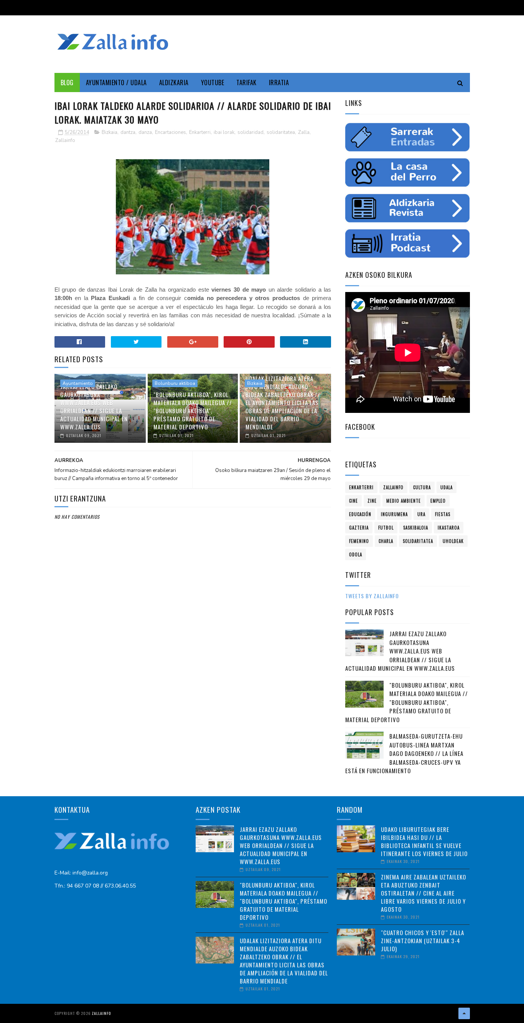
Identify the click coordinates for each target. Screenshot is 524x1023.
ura (421, 514)
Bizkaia (109, 132)
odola (355, 554)
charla (386, 541)
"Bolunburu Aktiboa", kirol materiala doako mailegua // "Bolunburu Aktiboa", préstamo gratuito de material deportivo (192, 410)
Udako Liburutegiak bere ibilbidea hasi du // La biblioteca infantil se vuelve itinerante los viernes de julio (424, 841)
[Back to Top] (464, 1013)
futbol (386, 528)
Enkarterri (200, 132)
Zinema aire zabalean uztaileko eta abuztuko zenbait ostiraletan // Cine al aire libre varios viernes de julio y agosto (423, 893)
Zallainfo (65, 140)
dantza (127, 132)
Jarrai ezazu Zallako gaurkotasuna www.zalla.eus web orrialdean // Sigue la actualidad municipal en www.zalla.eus (94, 406)
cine (353, 501)
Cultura (422, 487)
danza (145, 132)
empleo (438, 501)
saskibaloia (415, 528)
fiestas (442, 514)
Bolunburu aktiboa (175, 383)
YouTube (212, 82)
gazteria (359, 528)
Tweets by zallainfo (372, 596)
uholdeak (453, 541)
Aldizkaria (174, 82)
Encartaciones (170, 132)
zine (372, 501)
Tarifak (246, 82)
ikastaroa (449, 528)
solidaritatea (281, 132)
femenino (359, 541)
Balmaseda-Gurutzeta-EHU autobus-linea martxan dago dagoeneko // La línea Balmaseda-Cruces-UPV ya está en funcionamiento (404, 753)
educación (360, 514)
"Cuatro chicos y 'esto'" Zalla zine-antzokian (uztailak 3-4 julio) (422, 940)
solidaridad (250, 132)
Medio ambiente (403, 501)
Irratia (279, 82)
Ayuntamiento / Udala (116, 82)
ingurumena (394, 514)
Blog (67, 82)
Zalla (304, 132)
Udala (446, 487)
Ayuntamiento (78, 383)
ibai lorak (224, 132)
